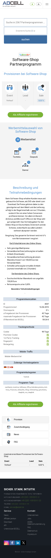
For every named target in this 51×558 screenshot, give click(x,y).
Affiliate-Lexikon (10, 519)
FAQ (29, 527)
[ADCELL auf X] (23, 543)
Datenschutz (32, 531)
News (6, 515)
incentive (16, 387)
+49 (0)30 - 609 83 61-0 (30, 497)
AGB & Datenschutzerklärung (36, 523)
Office (29, 387)
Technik (26, 377)
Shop (27, 390)
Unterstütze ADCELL (12, 529)
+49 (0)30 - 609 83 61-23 (31, 501)
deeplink (21, 392)
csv (26, 392)
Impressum (32, 534)
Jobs (29, 519)
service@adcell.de (17, 507)
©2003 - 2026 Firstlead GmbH (25, 552)
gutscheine (42, 390)
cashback (8, 387)
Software (23, 387)
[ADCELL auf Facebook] (12, 543)
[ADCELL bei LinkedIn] (17, 543)
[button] (25, 39)
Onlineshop (34, 390)
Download (8, 522)
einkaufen (21, 390)
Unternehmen (32, 515)
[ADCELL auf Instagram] (6, 543)
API (5, 525)
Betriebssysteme (37, 387)
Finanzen (13, 390)
